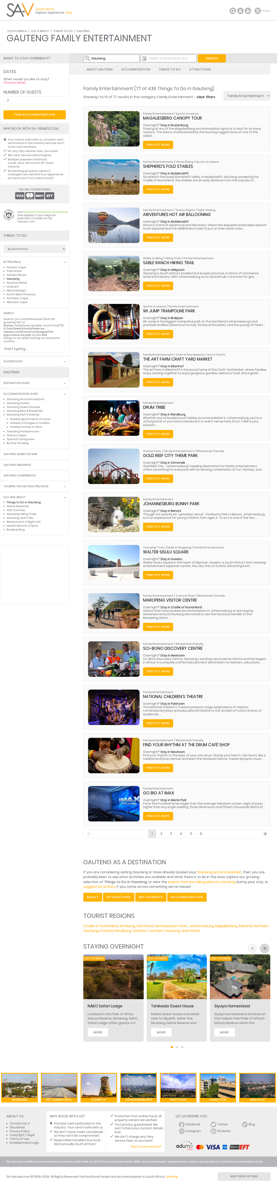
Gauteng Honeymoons (23, 431)
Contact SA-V (20, 1123)
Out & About (40, 31)
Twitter (222, 1124)
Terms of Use (19, 1139)
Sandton (139, 930)
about (93, 897)
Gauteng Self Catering (23, 414)
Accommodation (135, 69)
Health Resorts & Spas (22, 525)
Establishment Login (24, 1143)
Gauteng (83, 31)
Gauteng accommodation (219, 872)
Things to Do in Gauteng (24, 502)
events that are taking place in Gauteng (201, 881)
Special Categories (20, 439)
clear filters (205, 96)
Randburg (123, 930)
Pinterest (224, 1131)
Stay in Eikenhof (172, 366)
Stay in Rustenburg (174, 125)
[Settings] (248, 11)
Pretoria (106, 930)
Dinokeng (127, 925)
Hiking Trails (173, 258)
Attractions (200, 69)
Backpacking (16, 529)
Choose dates (14, 82)
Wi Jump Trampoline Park (169, 311)
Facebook (193, 1124)
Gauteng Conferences (19, 475)
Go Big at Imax (158, 793)
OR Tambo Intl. (59, 1100)
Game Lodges (17, 435)
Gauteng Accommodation (25, 399)
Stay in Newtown (172, 655)
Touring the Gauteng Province (25, 486)
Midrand (245, 925)
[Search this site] (233, 11)
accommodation (187, 897)
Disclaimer (17, 1127)
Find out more (158, 145)
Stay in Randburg (172, 414)
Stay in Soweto (171, 559)
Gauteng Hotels (18, 403)
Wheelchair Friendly (210, 451)
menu (258, 11)
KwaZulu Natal (17, 282)
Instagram (193, 1131)
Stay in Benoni (170, 511)
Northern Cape (17, 298)
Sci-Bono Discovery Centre (173, 648)
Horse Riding (184, 162)
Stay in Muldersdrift (174, 173)
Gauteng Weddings (17, 465)
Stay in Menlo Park (173, 800)
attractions (118, 897)
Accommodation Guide (20, 394)
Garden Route (17, 275)
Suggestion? (13, 361)
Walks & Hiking (153, 258)
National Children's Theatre (173, 697)
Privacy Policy (20, 1131)
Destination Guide (16, 383)
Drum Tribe (154, 407)
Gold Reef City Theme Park (170, 456)
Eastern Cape (16, 267)
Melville (257, 1100)
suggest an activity (99, 886)
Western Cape (17, 302)
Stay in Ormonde (172, 463)
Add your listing (244, 1176)
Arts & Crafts (216, 355)
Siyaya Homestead (232, 1006)
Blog (252, 1124)
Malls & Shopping (179, 547)
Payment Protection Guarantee (45, 212)
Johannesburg (201, 925)
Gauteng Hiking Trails (21, 514)
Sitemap (172, 1177)
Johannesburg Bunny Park (171, 504)
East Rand (145, 925)
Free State (14, 271)
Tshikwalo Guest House (172, 1006)
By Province (12, 262)
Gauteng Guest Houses (23, 407)
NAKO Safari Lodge (105, 1006)
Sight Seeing (206, 210)
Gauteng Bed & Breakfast (25, 411)
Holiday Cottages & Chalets (30, 423)
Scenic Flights (185, 210)
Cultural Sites (185, 596)
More (97, 1032)
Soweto (98, 1100)
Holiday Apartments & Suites (30, 419)
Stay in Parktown (172, 704)
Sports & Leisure (187, 114)
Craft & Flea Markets (190, 355)
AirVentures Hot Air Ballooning (177, 214)
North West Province (21, 294)
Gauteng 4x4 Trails (20, 518)
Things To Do (63, 31)
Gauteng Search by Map (20, 454)
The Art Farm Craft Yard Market (177, 359)
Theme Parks (152, 451)
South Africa (17, 31)
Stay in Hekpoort (172, 270)
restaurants (151, 897)
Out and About (14, 497)
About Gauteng (100, 69)
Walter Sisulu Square (165, 552)
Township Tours (154, 547)
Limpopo (13, 286)
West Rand (190, 930)
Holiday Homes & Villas (26, 427)
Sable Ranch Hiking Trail (168, 263)
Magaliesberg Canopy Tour (172, 118)
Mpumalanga (16, 290)
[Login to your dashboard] (240, 11)
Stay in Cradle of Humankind (181, 607)
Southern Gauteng (164, 930)
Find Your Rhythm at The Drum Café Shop (186, 745)
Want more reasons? (146, 1147)
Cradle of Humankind (100, 925)
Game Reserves (18, 506)
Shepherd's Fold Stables (168, 166)
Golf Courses (16, 510)
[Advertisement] (34, 575)
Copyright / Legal (22, 1135)
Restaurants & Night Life (24, 522)
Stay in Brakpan (171, 318)
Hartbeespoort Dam (171, 925)
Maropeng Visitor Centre (170, 600)
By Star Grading (18, 443)
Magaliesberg (226, 925)
